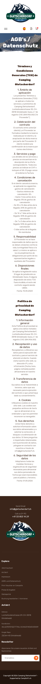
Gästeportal (6, 594)
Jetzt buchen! (7, 568)
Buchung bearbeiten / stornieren (15, 599)
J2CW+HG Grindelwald (11, 635)
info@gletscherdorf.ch (20, 509)
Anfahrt (5, 572)
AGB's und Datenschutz (11, 581)
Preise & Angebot (8, 590)
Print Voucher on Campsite (12, 585)
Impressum (6, 577)
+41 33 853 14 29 (20, 516)
